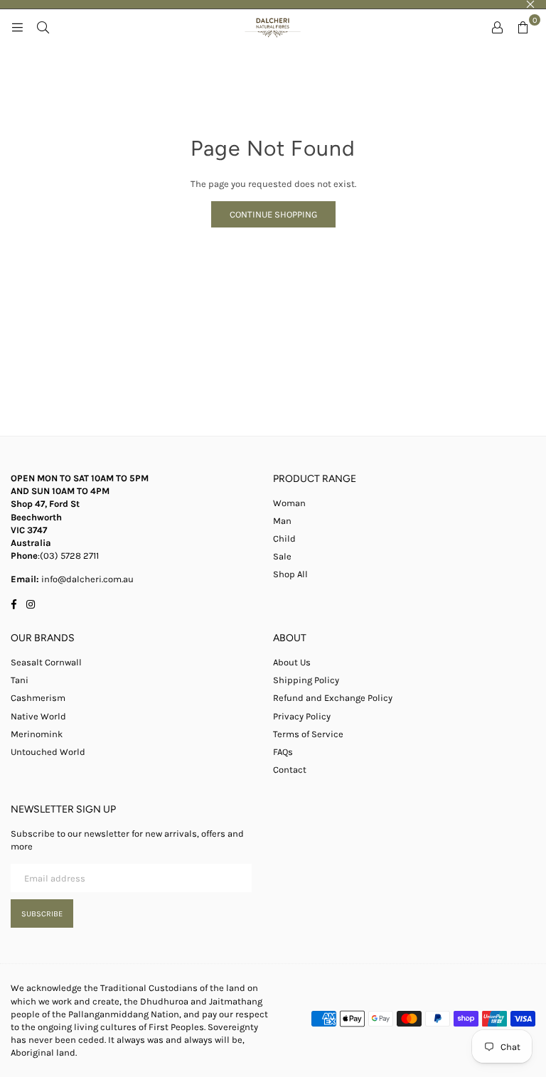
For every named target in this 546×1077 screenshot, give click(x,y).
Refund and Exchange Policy (332, 697)
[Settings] (497, 27)
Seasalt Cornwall (46, 662)
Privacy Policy (302, 716)
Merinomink (37, 734)
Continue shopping (273, 214)
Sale (282, 556)
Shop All (290, 574)
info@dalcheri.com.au (86, 579)
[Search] (42, 27)
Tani (19, 680)
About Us (292, 662)
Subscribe (42, 913)
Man (282, 520)
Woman (289, 503)
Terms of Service (308, 734)
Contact (289, 769)
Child (284, 538)
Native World (38, 716)
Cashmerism (38, 697)
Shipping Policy (306, 680)
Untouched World (48, 751)
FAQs (283, 751)
